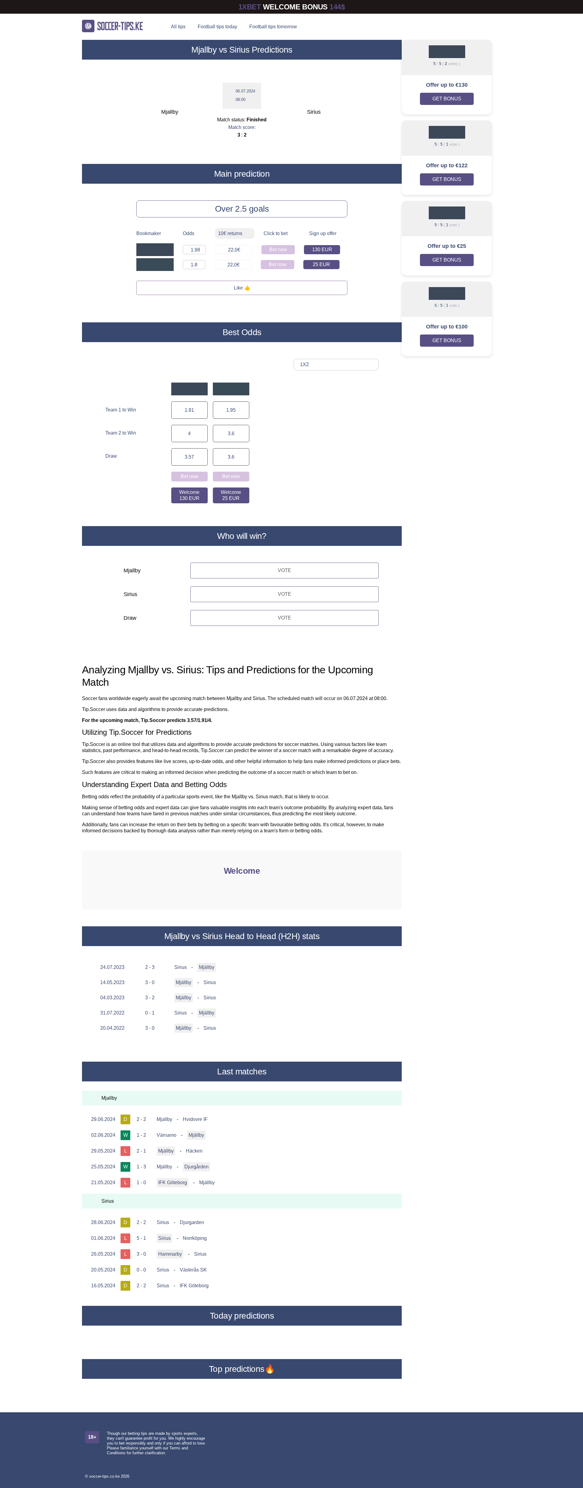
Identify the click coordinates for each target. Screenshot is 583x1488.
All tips (178, 26)
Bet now (278, 249)
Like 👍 (242, 287)
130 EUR (322, 249)
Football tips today (217, 26)
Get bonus (446, 98)
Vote (284, 570)
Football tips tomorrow (273, 26)
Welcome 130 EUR (189, 495)
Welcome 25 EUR (231, 495)
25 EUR (321, 264)
